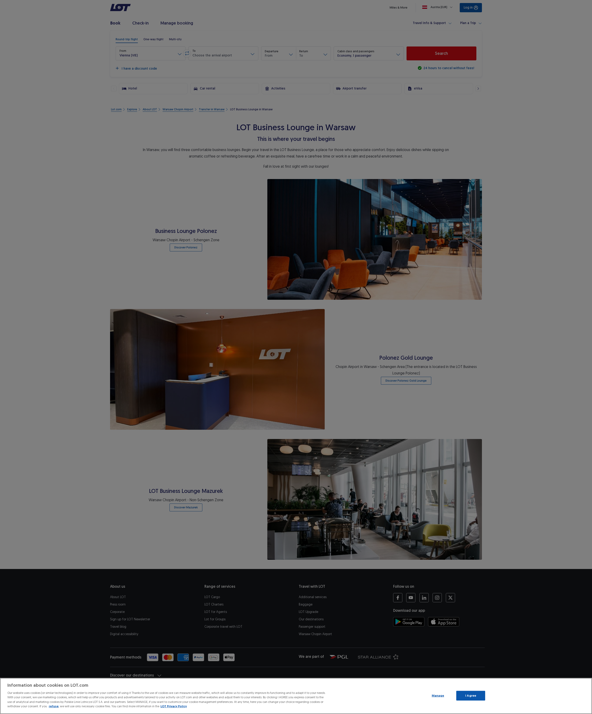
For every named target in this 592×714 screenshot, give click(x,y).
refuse (54, 706)
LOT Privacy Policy (173, 706)
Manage (438, 695)
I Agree (470, 695)
